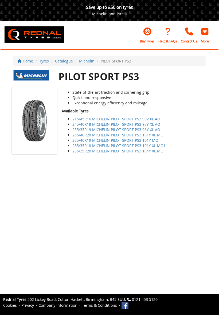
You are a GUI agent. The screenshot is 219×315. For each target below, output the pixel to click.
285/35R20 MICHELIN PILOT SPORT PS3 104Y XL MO (117, 150)
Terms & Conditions (99, 305)
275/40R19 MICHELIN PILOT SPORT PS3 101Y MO (115, 140)
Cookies (10, 305)
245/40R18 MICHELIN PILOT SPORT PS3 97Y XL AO (116, 124)
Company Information (57, 305)
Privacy (27, 305)
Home (27, 61)
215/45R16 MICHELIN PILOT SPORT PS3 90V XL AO (116, 118)
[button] (205, 35)
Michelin (87, 61)
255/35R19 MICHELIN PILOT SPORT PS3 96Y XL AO (116, 129)
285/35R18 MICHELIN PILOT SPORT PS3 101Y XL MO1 (119, 145)
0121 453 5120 (145, 299)
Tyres (44, 61)
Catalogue (64, 61)
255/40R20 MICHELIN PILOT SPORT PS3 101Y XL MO (117, 134)
